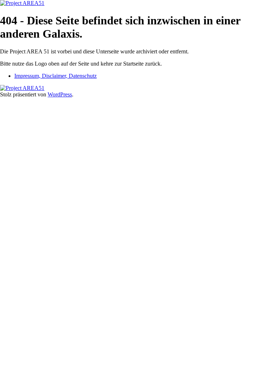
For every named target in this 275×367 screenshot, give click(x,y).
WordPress (60, 94)
